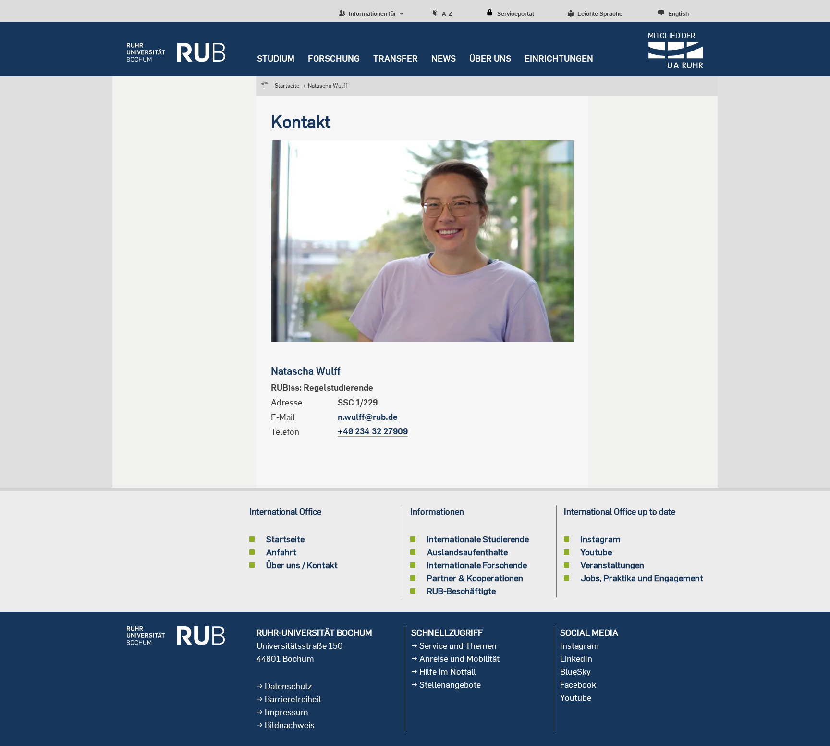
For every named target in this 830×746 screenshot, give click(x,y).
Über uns (490, 58)
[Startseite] (176, 49)
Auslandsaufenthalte (467, 551)
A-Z (447, 13)
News (443, 58)
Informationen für (371, 13)
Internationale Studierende (478, 538)
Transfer (395, 58)
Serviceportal (515, 13)
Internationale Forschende (477, 564)
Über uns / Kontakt (302, 564)
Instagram (601, 538)
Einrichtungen (559, 58)
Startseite (287, 85)
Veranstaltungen (612, 564)
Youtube (596, 551)
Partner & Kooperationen (475, 577)
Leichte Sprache (599, 13)
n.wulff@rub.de (368, 416)
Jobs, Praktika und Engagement (642, 577)
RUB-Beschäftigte (461, 590)
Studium (275, 58)
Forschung (334, 58)
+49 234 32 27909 (373, 431)
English (678, 13)
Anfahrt (281, 551)
